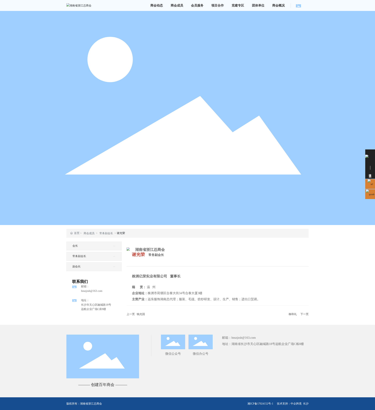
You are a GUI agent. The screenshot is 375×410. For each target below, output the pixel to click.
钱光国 (141, 314)
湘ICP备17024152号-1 (260, 403)
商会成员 (89, 233)
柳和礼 (293, 314)
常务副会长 (106, 233)
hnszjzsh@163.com (91, 290)
